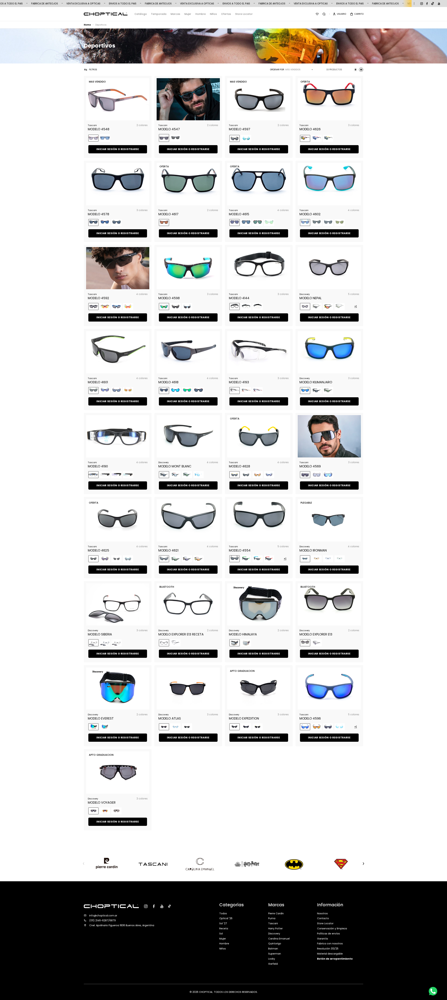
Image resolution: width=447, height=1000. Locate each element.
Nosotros (322, 913)
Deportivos (101, 24)
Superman (274, 953)
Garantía (322, 938)
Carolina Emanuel (279, 938)
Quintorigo (274, 943)
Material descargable (330, 953)
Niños (213, 14)
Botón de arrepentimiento (335, 958)
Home (87, 24)
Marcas (175, 14)
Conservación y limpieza (332, 928)
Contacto (323, 918)
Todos (223, 913)
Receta (223, 928)
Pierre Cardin (276, 913)
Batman (273, 948)
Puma (271, 918)
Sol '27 (223, 923)
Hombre (200, 14)
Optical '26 (225, 918)
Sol (221, 933)
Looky (271, 958)
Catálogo (140, 14)
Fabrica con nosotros (330, 943)
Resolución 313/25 (327, 948)
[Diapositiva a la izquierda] (83, 863)
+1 (355, 306)
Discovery (274, 933)
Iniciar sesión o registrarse (117, 149)
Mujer (187, 14)
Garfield (273, 964)
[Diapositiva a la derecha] (363, 863)
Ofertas (226, 14)
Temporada (158, 14)
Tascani (273, 923)
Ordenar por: (277, 69)
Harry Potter (275, 928)
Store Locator (244, 14)
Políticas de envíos (328, 933)
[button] (324, 14)
